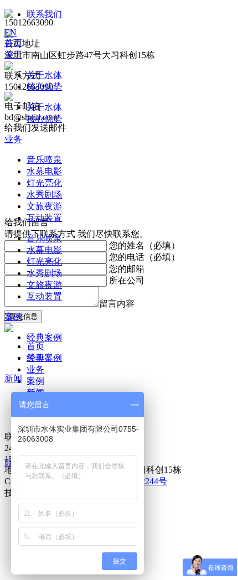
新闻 (13, 378)
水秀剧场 (44, 194)
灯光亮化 (44, 183)
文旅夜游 (44, 206)
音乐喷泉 (44, 159)
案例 (13, 317)
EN (10, 32)
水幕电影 (44, 171)
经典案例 (44, 337)
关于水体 (44, 75)
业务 (13, 139)
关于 (13, 54)
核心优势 (44, 86)
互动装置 (44, 217)
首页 (13, 43)
